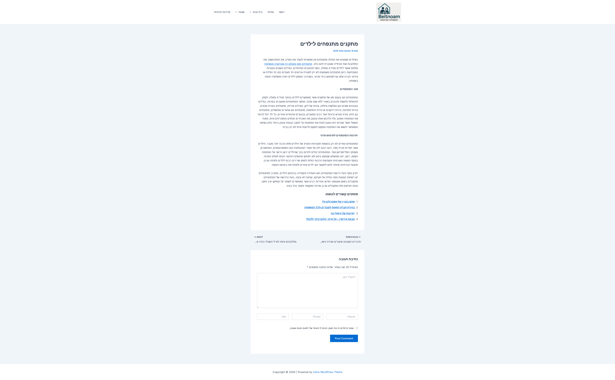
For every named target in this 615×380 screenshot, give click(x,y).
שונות (242, 12)
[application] (251, 12)
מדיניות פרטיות (222, 12)
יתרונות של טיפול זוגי (343, 213)
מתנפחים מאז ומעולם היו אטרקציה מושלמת (288, 63)
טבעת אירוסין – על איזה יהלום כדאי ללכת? (330, 219)
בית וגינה (257, 12)
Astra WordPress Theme (327, 372)
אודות (271, 12)
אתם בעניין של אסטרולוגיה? (338, 201)
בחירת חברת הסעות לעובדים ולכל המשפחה (329, 207)
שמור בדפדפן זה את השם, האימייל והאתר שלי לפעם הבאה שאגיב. (321, 328)
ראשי (281, 12)
